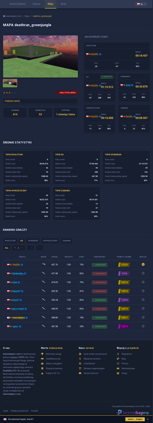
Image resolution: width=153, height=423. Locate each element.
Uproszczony (50, 241)
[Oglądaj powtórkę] (143, 264)
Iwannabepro (18, 317)
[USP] (30, 248)
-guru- (15, 326)
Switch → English (135, 419)
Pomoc (125, 363)
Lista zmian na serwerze (95, 354)
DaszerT (16, 291)
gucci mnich (18, 308)
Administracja (128, 368)
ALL (6, 248)
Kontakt (34, 411)
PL (143, 4)
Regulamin (127, 354)
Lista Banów (89, 363)
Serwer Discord (91, 373)
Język (5, 411)
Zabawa (66, 241)
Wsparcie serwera (92, 359)
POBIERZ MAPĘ (12, 101)
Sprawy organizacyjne (94, 368)
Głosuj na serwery (54, 368)
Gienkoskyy (17, 273)
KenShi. (94, 54)
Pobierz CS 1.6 (53, 373)
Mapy (27, 16)
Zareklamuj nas (53, 359)
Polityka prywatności (20, 411)
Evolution (10, 241)
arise (128, 85)
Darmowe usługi (53, 354)
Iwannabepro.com (13, 16)
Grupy (124, 373)
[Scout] (39, 248)
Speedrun (33, 241)
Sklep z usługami (54, 363)
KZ (21, 241)
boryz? (15, 300)
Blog (124, 359)
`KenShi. (16, 264)
